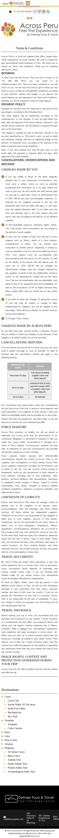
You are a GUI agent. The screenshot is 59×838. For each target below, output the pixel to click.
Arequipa (9, 720)
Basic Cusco (14, 755)
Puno (7, 732)
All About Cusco (16, 752)
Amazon (9, 744)
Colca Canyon (15, 728)
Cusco (8, 696)
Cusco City (13, 700)
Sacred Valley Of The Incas (21, 704)
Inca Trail (12, 716)
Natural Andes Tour (17, 767)
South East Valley (16, 708)
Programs (9, 748)
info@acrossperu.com (13, 819)
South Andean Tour (17, 763)
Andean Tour (14, 759)
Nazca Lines (11, 740)
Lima (7, 736)
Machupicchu (14, 712)
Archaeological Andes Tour (21, 771)
